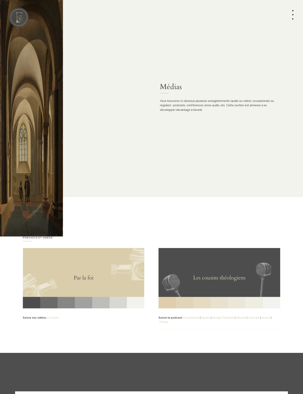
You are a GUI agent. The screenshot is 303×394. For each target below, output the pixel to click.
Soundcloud (191, 317)
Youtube (53, 317)
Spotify (205, 317)
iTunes (163, 321)
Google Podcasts (223, 317)
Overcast (254, 317)
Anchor (265, 317)
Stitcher (241, 317)
